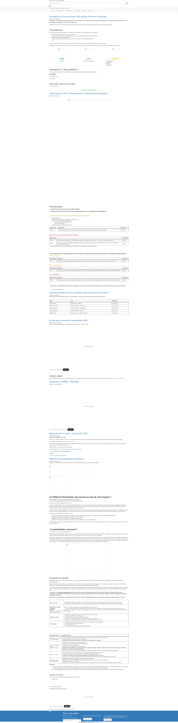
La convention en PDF (69, 441)
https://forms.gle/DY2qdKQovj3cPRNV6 (58, 455)
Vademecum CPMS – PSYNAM (64, 381)
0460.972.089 (52, 78)
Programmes (69, 10)
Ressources (77, 10)
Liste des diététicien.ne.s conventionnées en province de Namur (79, 292)
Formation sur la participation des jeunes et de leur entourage (78, 16)
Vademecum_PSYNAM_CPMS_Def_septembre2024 (58, 429)
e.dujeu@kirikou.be (53, 76)
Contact (90, 10)
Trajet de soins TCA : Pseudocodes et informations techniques (78, 93)
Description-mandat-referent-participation (56, 706)
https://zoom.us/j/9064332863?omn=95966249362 (70, 449)
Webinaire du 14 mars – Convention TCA (68, 433)
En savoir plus (108, 719)
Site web (88, 722)
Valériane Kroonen (96, 722)
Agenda (84, 10)
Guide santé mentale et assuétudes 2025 (68, 320)
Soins (52, 10)
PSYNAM (107, 285)
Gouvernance (60, 10)
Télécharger (66, 369)
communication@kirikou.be (118, 378)
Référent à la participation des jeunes (66, 458)
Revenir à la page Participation (89, 90)
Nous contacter (87, 719)
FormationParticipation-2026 (54, 86)
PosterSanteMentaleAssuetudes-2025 (55, 369)
